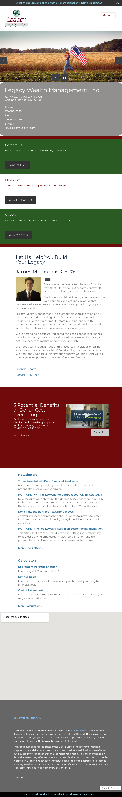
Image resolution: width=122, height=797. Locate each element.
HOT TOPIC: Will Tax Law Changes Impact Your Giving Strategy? (60, 494)
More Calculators (30, 606)
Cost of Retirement (30, 590)
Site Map (18, 777)
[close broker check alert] (117, 3)
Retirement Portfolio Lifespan (37, 566)
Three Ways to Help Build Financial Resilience (48, 481)
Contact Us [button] (16, 165)
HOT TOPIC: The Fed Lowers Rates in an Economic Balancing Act (60, 528)
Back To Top (108, 788)
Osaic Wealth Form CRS (27, 717)
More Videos (21, 435)
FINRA (77, 730)
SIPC (84, 730)
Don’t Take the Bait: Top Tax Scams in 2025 (46, 511)
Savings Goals (27, 576)
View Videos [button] (17, 235)
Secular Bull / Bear (27, 374)
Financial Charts (26, 369)
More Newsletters (30, 547)
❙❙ (65, 77)
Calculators (27, 560)
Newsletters (27, 475)
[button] (108, 15)
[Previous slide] (3, 60)
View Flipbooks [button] (19, 200)
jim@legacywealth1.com (20, 127)
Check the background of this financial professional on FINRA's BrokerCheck (59, 2)
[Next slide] (118, 60)
